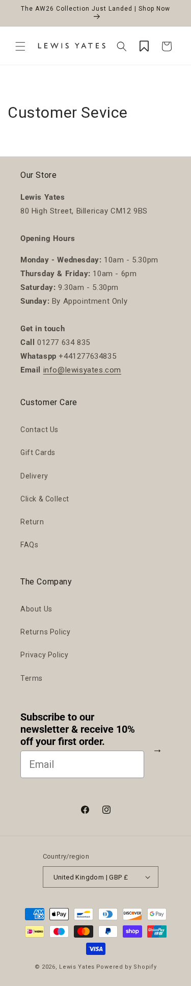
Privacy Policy (44, 655)
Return (32, 522)
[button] (20, 46)
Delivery (34, 476)
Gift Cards (38, 452)
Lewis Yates (77, 967)
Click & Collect (44, 499)
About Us (36, 609)
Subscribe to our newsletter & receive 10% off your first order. (77, 729)
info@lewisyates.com (82, 370)
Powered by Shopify (126, 967)
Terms (31, 678)
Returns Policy (45, 632)
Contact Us (39, 429)
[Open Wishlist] (144, 46)
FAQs (29, 545)
